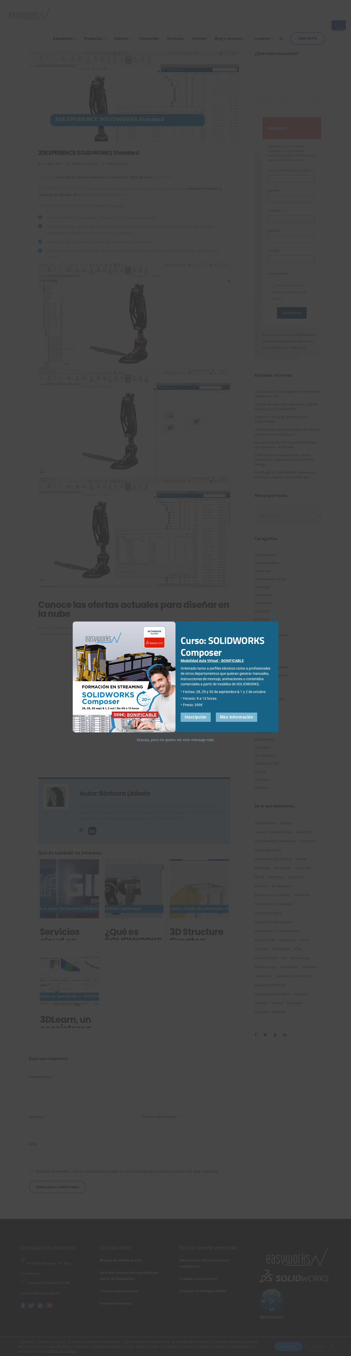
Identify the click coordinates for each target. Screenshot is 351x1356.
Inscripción (196, 717)
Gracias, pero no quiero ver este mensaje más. (176, 740)
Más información (236, 717)
